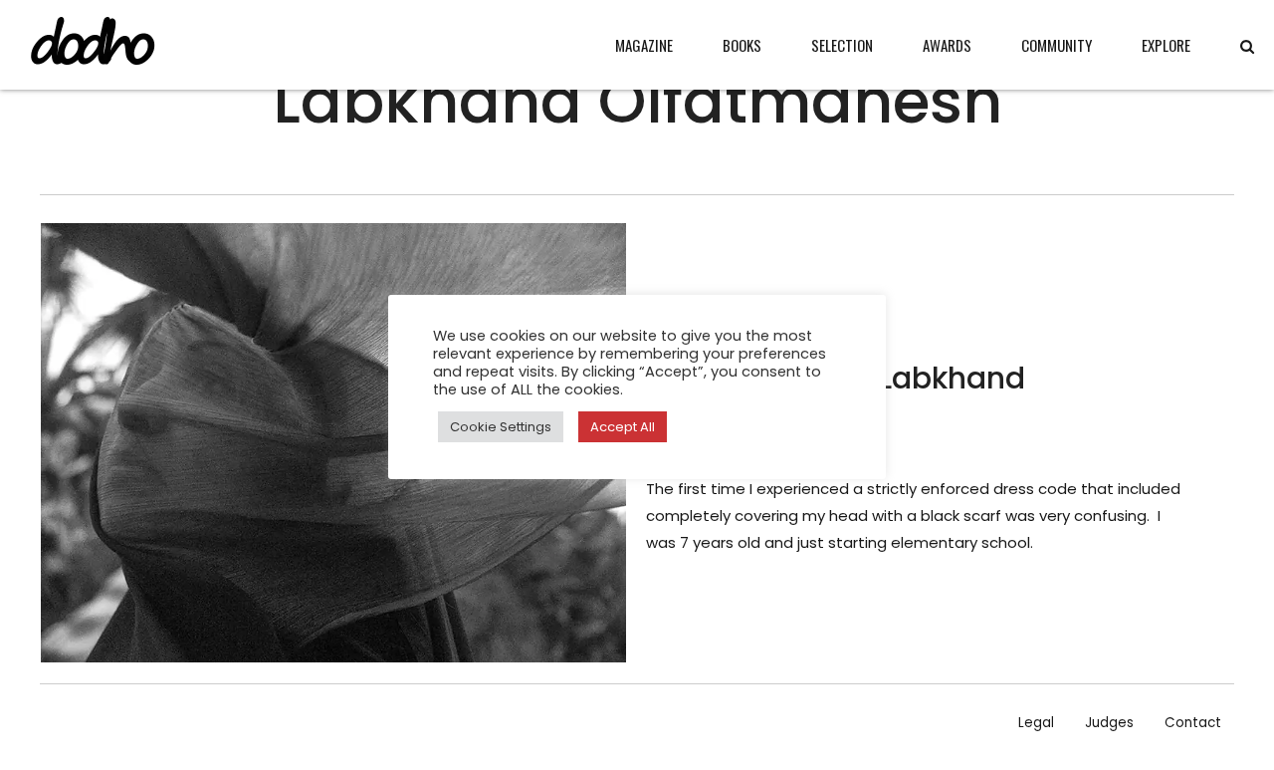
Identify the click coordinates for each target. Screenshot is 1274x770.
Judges (1109, 722)
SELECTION (842, 45)
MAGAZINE (644, 45)
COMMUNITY (1056, 45)
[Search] (1247, 46)
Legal (1036, 722)
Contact (1193, 722)
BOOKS (742, 45)
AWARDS (947, 45)
